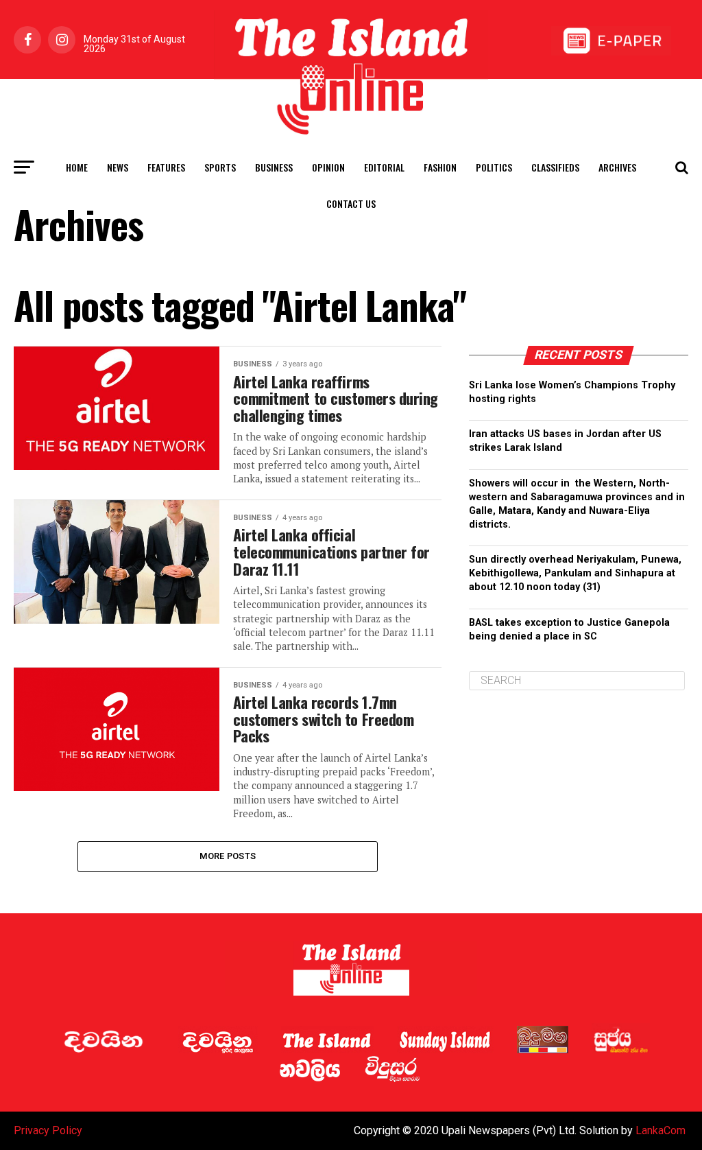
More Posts (227, 856)
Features (166, 167)
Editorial (384, 167)
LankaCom (661, 1130)
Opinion (328, 167)
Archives (617, 167)
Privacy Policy (48, 1130)
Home (77, 167)
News (117, 167)
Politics (494, 167)
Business (274, 167)
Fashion (440, 167)
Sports (220, 167)
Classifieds (555, 167)
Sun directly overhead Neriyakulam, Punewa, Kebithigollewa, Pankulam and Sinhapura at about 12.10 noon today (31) (575, 573)
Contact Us (351, 203)
